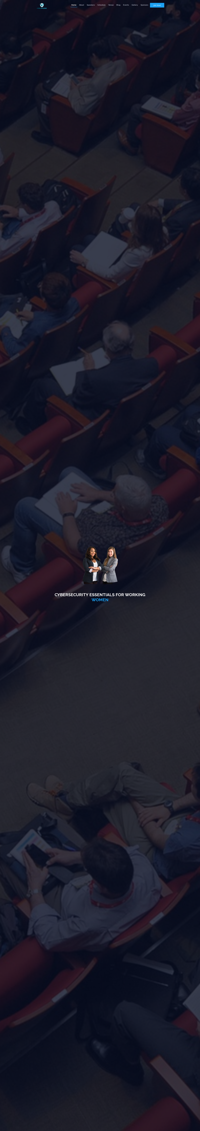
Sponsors (144, 5)
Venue (111, 5)
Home (73, 5)
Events (126, 5)
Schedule (101, 5)
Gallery (135, 5)
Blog (118, 5)
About (81, 5)
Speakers (91, 5)
